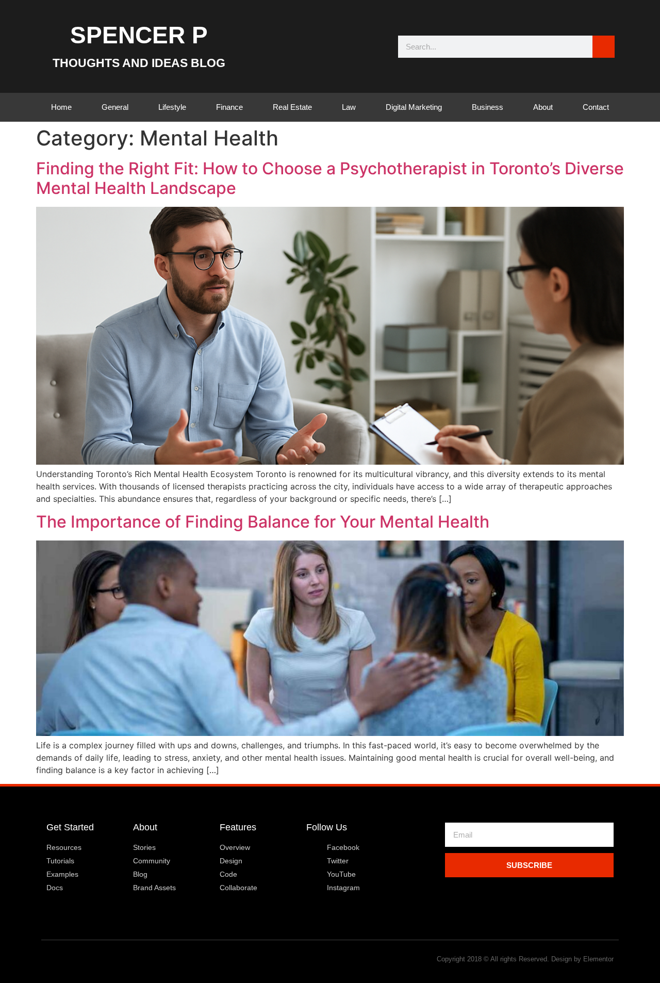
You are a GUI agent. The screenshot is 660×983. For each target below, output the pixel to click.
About (543, 107)
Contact (596, 107)
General (115, 107)
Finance (229, 107)
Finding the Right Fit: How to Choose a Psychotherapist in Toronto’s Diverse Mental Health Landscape (330, 178)
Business (487, 107)
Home (61, 107)
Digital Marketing (414, 107)
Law (349, 107)
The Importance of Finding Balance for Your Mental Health (262, 522)
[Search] (603, 47)
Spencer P (139, 35)
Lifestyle (172, 107)
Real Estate (292, 107)
